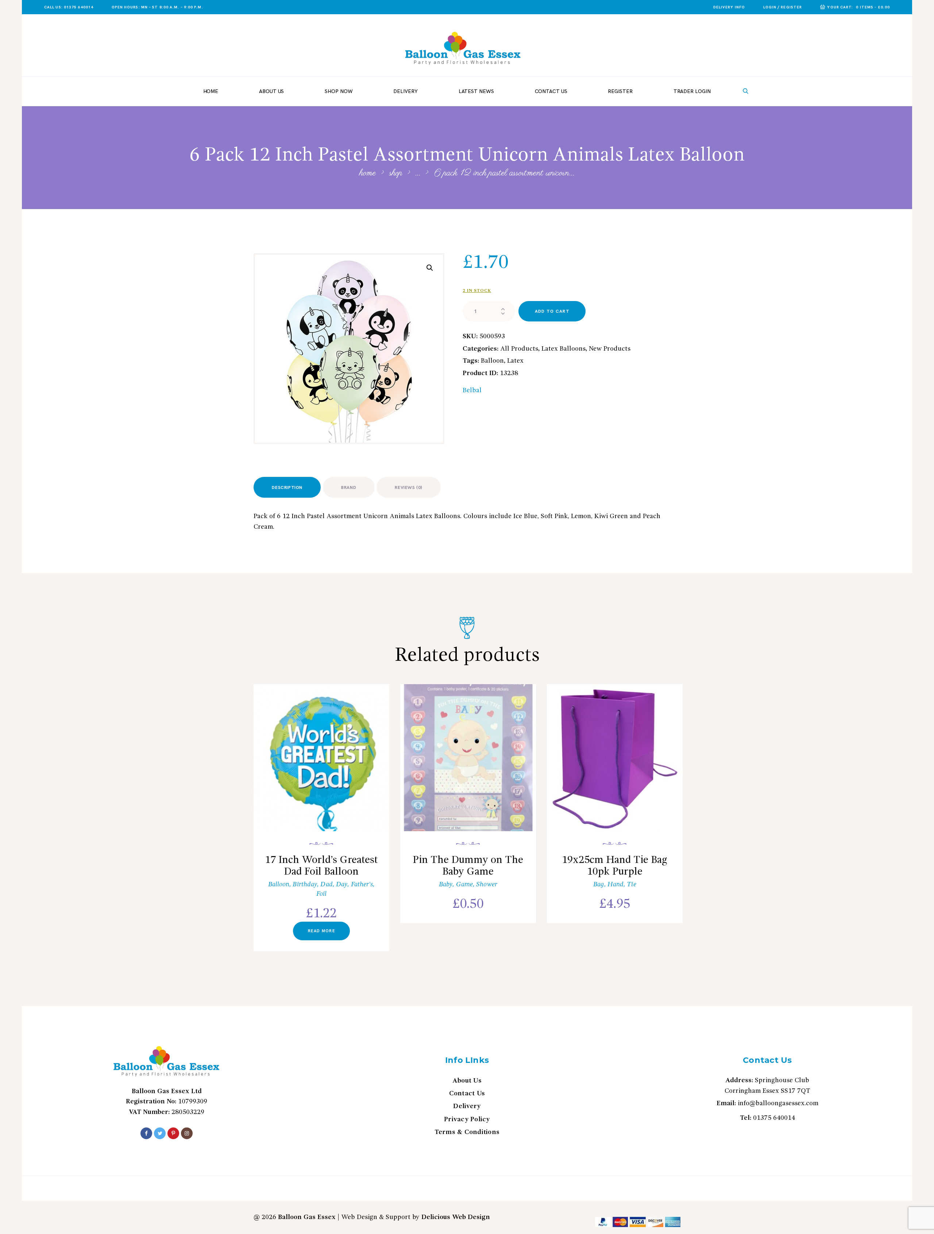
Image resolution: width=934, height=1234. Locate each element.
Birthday (305, 884)
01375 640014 (774, 1118)
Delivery (466, 1106)
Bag (598, 884)
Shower (486, 884)
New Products (609, 349)
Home (367, 173)
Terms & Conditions (467, 1132)
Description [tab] (287, 487)
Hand (615, 884)
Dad (326, 884)
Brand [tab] (348, 487)
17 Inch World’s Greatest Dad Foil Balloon (321, 866)
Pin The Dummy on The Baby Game (468, 866)
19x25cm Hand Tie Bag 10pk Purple (614, 866)
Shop (395, 173)
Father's (362, 884)
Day (341, 884)
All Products (519, 349)
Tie (631, 884)
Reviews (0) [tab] (408, 487)
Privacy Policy (467, 1119)
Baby (445, 884)
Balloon (492, 361)
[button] (429, 267)
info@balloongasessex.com (778, 1103)
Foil (321, 894)
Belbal (472, 390)
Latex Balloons (563, 349)
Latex (515, 361)
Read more (321, 931)
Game (464, 884)
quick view (326, 768)
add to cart (552, 311)
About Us (467, 1080)
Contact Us (467, 1093)
